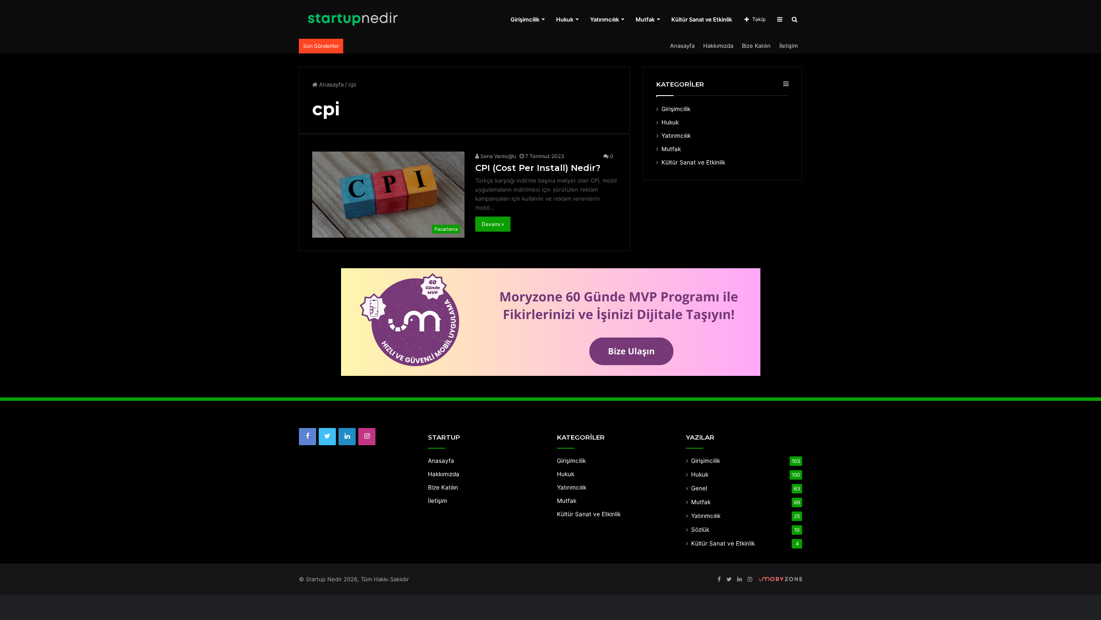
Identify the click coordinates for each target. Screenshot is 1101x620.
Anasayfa (682, 45)
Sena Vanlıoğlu (497, 156)
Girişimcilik (525, 19)
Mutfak (645, 19)
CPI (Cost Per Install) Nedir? (537, 168)
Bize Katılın (756, 45)
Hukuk (564, 19)
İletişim (788, 45)
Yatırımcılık (604, 19)
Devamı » (493, 224)
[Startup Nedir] (352, 19)
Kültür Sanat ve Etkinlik (701, 19)
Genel (699, 488)
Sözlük (700, 529)
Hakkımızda (718, 45)
